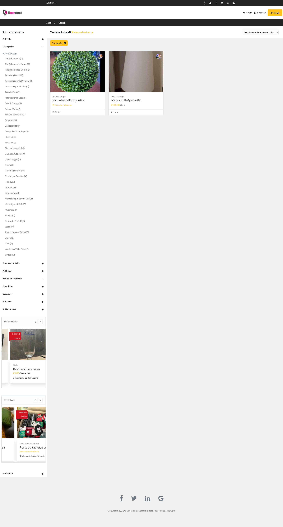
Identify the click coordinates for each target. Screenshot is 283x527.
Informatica (12, 193)
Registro (261, 12)
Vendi (276, 12)
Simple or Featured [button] (12, 278)
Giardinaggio (13, 159)
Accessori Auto (14, 75)
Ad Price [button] (7, 271)
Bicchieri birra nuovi (19, 369)
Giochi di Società (14, 170)
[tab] (23, 38)
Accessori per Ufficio (17, 86)
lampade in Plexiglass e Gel (126, 100)
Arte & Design (13, 103)
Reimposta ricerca (82, 32)
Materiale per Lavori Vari (19, 198)
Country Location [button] (11, 263)
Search (62, 22)
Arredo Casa (12, 92)
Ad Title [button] (7, 39)
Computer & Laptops (17, 131)
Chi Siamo (51, 2)
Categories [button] (8, 46)
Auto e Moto (12, 108)
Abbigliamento (14, 58)
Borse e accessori (15, 114)
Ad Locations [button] (9, 309)
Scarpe (9, 226)
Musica (10, 215)
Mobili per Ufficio (15, 204)
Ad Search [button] (8, 473)
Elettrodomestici (15, 148)
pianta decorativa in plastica (68, 100)
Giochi (9, 164)
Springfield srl (146, 510)
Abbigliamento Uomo (17, 69)
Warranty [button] (7, 294)
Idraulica (10, 187)
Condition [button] (8, 286)
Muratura (11, 209)
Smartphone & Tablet (17, 232)
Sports (9, 237)
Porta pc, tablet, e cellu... (22, 447)
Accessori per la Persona (18, 80)
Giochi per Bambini (16, 176)
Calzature (11, 120)
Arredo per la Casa (15, 97)
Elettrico (10, 142)
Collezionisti (12, 125)
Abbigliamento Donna (17, 64)
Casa (48, 22)
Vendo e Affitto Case (17, 249)
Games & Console (15, 153)
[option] (24, 356)
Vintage (10, 254)
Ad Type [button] (7, 301)
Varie (9, 243)
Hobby (10, 181)
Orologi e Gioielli (15, 221)
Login (249, 12)
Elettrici (10, 136)
